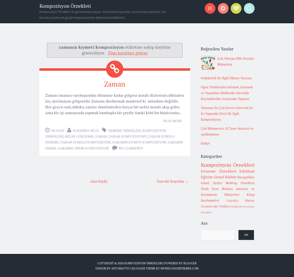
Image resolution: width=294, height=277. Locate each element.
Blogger (190, 263)
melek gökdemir (79, 136)
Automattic (120, 268)
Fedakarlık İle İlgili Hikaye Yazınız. (226, 78)
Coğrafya (232, 200)
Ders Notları (222, 189)
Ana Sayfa (98, 181)
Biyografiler (246, 177)
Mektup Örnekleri (240, 183)
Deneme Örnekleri (124, 130)
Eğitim (207, 176)
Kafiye (205, 143)
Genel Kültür (225, 176)
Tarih (205, 189)
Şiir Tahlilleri (222, 206)
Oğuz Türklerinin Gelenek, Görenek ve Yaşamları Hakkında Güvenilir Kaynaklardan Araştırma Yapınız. (227, 93)
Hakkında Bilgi (86, 130)
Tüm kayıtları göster (128, 53)
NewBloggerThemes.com (179, 268)
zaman (101, 136)
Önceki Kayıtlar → (173, 181)
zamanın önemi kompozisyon (83, 148)
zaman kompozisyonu (127, 136)
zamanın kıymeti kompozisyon (139, 142)
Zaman (114, 84)
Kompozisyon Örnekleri (65, 6)
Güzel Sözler (211, 183)
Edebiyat (247, 171)
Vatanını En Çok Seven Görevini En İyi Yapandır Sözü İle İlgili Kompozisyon (227, 113)
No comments (131, 148)
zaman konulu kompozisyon (85, 142)
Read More (172, 121)
